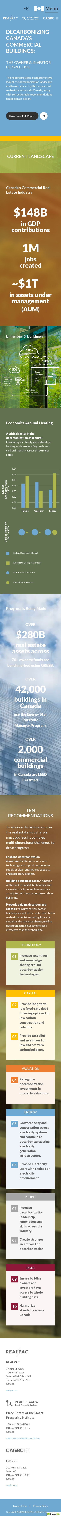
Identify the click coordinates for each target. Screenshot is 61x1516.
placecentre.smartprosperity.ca (23, 1437)
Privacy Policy (40, 1505)
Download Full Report (22, 116)
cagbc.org (11, 1484)
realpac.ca (11, 1389)
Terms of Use (20, 1505)
